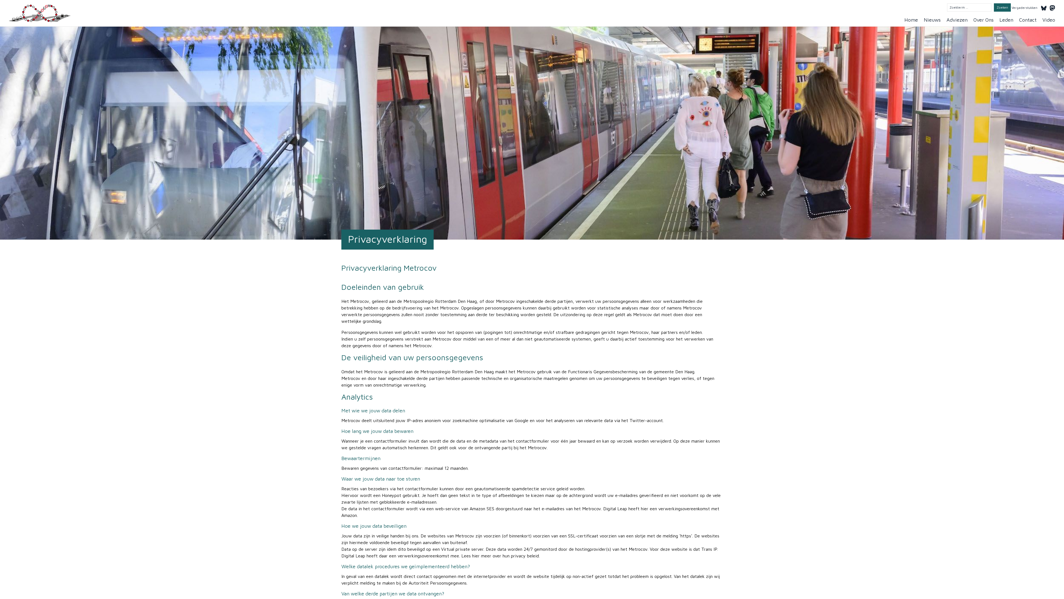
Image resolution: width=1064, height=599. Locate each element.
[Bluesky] (1044, 7)
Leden (1006, 20)
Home (911, 20)
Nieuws (932, 20)
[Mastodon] (1052, 7)
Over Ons (983, 20)
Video (1048, 20)
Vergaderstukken (1024, 8)
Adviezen (957, 20)
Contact (1028, 20)
